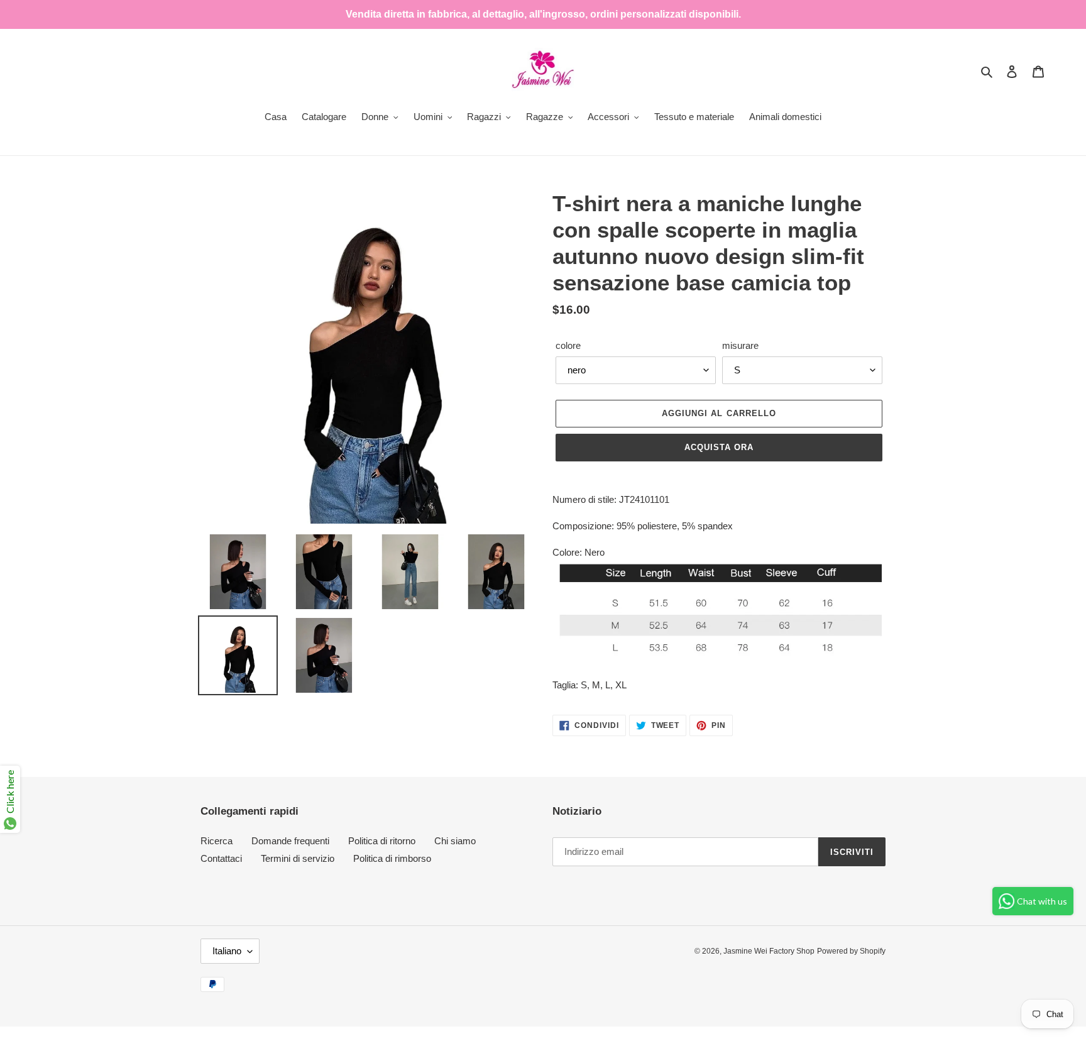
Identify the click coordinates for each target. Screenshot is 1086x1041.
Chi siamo (455, 840)
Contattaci (221, 858)
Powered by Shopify (851, 951)
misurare (740, 345)
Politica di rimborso (392, 858)
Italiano (226, 950)
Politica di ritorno (381, 840)
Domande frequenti (290, 840)
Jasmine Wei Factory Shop (768, 951)
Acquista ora (719, 447)
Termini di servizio (297, 858)
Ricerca (216, 840)
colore (568, 345)
